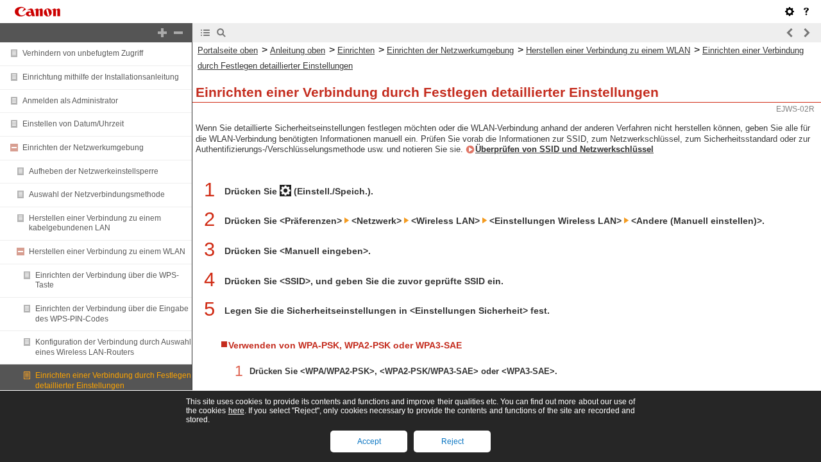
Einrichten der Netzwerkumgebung (83, 147)
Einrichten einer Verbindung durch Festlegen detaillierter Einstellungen (113, 380)
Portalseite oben (228, 50)
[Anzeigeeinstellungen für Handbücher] (790, 11)
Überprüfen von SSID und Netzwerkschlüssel (564, 149)
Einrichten (356, 50)
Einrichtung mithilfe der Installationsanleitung (100, 77)
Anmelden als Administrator (70, 100)
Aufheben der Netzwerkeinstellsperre (93, 171)
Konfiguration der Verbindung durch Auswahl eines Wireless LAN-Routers (113, 347)
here (236, 410)
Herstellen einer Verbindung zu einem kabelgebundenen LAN (95, 223)
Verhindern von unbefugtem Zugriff (82, 53)
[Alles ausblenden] (178, 33)
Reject (452, 441)
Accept (369, 441)
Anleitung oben (297, 50)
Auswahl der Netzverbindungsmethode (97, 194)
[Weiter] (806, 33)
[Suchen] (221, 33)
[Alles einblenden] (162, 33)
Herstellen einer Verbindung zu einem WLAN (107, 251)
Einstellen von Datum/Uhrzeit (73, 123)
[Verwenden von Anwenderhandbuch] (806, 11)
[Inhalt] (205, 33)
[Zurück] (790, 33)
